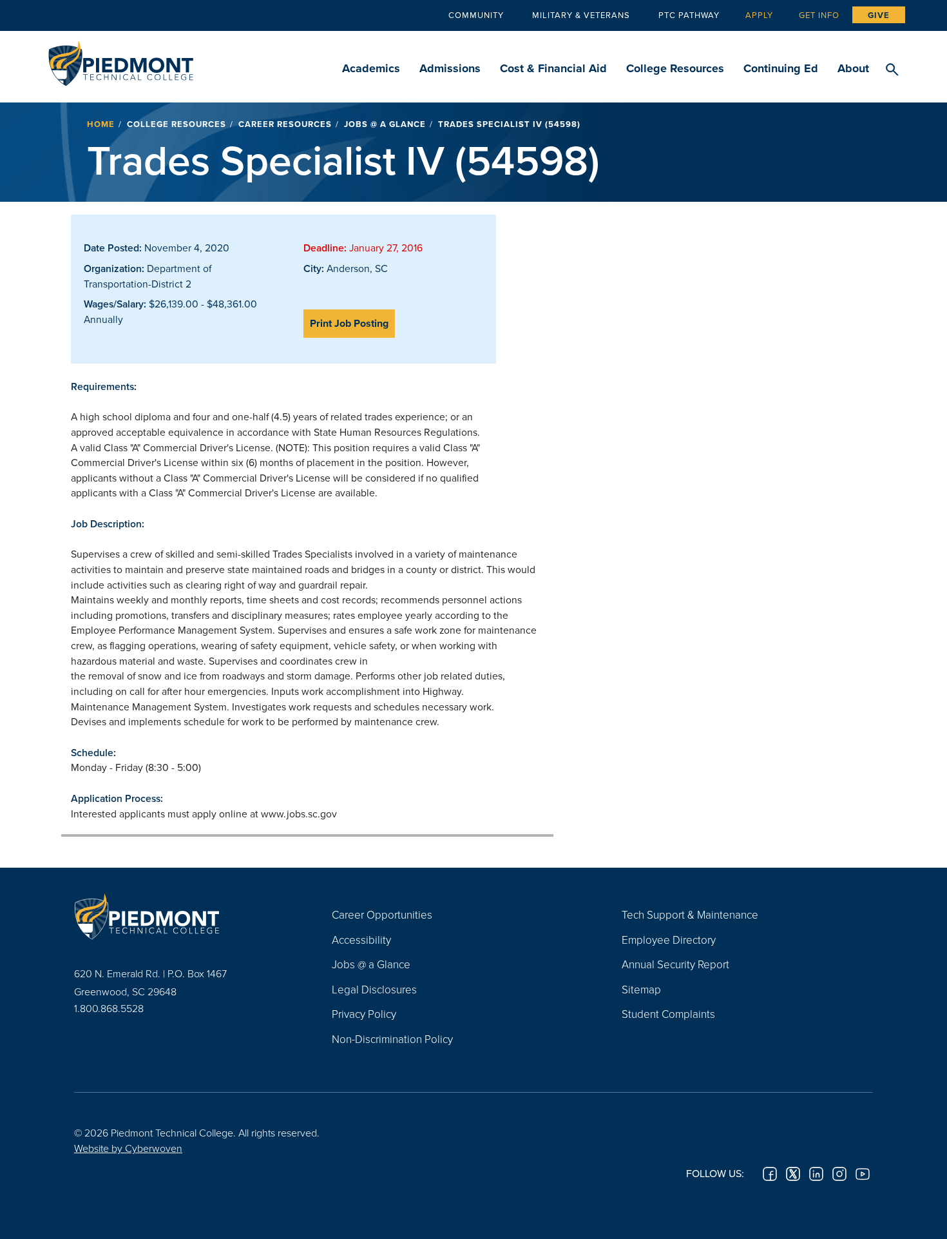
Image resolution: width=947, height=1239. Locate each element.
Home (101, 124)
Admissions (450, 68)
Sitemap (641, 989)
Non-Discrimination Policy (392, 1038)
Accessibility (361, 939)
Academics (371, 68)
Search (892, 70)
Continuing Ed (780, 68)
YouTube (863, 1174)
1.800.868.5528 (109, 1008)
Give (879, 15)
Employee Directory (669, 939)
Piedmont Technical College (120, 59)
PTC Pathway (689, 15)
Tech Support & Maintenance (690, 914)
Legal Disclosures (374, 989)
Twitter (793, 1174)
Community (476, 15)
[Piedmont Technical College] (183, 916)
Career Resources (285, 124)
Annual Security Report (675, 964)
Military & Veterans (581, 15)
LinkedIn (816, 1174)
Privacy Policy (364, 1013)
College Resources (675, 68)
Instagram (839, 1174)
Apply (759, 15)
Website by (128, 1148)
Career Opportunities (382, 914)
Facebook (770, 1174)
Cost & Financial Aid (553, 68)
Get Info (819, 15)
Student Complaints (668, 1013)
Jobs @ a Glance (385, 124)
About (853, 68)
